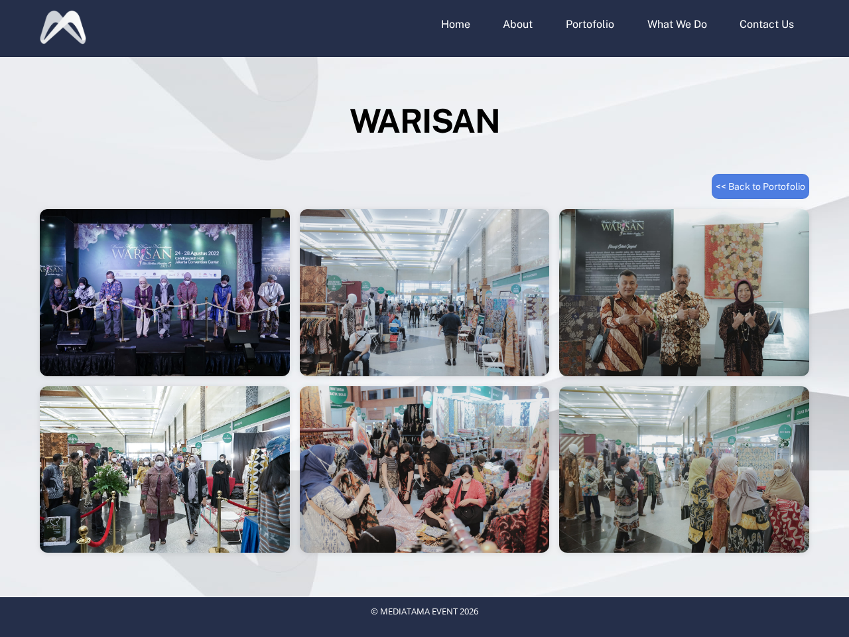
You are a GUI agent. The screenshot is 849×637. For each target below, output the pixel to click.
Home (455, 24)
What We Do (677, 24)
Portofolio (590, 24)
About (518, 24)
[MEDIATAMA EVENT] (63, 37)
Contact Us (767, 24)
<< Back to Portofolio (760, 186)
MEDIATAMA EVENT (419, 611)
